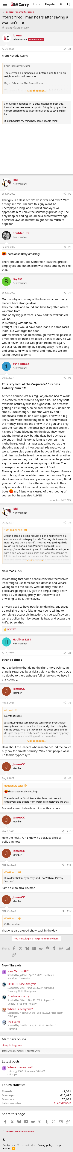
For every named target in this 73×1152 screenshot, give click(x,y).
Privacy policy (45, 1145)
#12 (69, 910)
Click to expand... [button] (36, 90)
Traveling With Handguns (21, 991)
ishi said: (9, 710)
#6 (69, 522)
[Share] (64, 49)
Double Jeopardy (18, 996)
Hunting (12, 1028)
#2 (69, 193)
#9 (69, 778)
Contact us (9, 1145)
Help (58, 1145)
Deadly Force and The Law (21, 1003)
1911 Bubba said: (13, 530)
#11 (69, 864)
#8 (69, 702)
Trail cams (13, 1021)
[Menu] (5, 4)
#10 (69, 831)
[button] (4, 1139)
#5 (69, 377)
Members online (14, 1039)
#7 (69, 653)
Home (6, 1148)
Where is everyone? (20, 1009)
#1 (69, 49)
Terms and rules (26, 1145)
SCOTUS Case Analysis (21, 984)
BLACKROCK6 (62, 1103)
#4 (69, 292)
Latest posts (11, 1061)
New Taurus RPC (17, 971)
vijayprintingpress (12, 1045)
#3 (69, 247)
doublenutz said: (13, 785)
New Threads (12, 965)
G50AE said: (10, 872)
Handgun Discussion (19, 978)
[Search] (68, 4)
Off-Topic (12, 1016)
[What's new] (61, 4)
